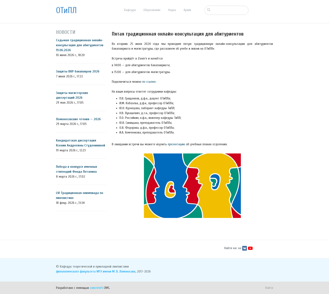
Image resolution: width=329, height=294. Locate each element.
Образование (152, 10)
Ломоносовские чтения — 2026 (78, 119)
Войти (269, 288)
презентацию (176, 144)
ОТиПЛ (66, 10)
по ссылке (149, 82)
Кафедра (130, 10)
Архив (187, 10)
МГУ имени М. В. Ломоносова (116, 271)
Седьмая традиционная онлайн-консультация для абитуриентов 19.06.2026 (79, 45)
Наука (172, 10)
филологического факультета (76, 271)
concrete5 (96, 288)
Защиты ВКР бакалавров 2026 (77, 71)
